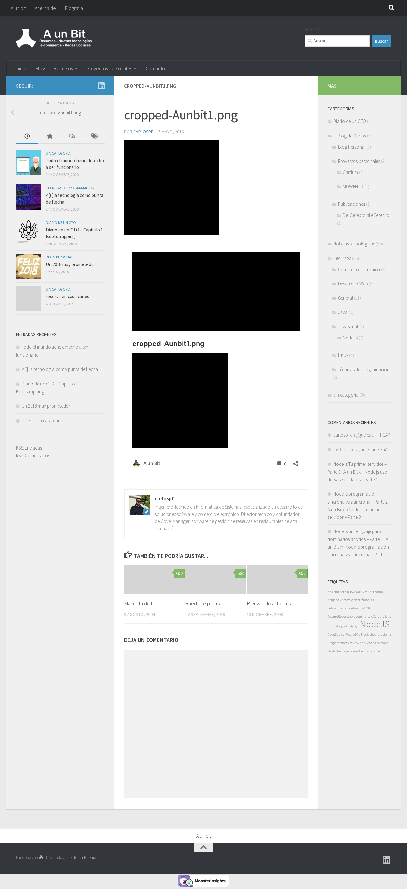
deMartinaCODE (360, 608)
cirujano (333, 600)
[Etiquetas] (94, 137)
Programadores (338, 643)
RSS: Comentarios (33, 455)
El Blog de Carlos (349, 136)
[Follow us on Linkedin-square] (101, 85)
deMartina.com (338, 608)
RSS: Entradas (29, 448)
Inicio (21, 68)
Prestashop (368, 634)
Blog (40, 68)
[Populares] (49, 137)
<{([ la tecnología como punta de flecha (60, 369)
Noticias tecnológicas (354, 244)
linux (331, 626)
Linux (343, 355)
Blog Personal (59, 257)
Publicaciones (351, 204)
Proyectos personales (109, 68)
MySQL (354, 626)
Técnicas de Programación (70, 187)
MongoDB (341, 626)
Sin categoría (58, 153)
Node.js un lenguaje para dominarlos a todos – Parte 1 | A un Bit (358, 539)
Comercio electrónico (359, 269)
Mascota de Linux (143, 603)
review (354, 643)
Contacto (155, 68)
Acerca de (45, 8)
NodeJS (350, 338)
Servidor (366, 643)
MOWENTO (353, 187)
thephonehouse (347, 651)
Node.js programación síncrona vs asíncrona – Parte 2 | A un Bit (359, 501)
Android (333, 592)
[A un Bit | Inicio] (54, 38)
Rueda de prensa (203, 603)
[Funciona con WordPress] (41, 857)
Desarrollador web (340, 616)
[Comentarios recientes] (71, 137)
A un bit (18, 8)
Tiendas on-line (369, 651)
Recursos (63, 68)
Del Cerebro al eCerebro (366, 215)
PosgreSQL (352, 634)
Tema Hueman (86, 857)
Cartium (350, 172)
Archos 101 (347, 592)
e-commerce (362, 616)
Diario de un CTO (61, 222)
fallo (388, 616)
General (345, 298)
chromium (375, 592)
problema (384, 634)
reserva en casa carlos (67, 296)
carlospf (143, 132)
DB (372, 600)
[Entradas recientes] (27, 137)
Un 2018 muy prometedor (70, 264)
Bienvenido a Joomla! (270, 603)
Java (343, 312)
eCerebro (377, 616)
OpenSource (336, 634)
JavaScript (348, 327)
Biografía (74, 8)
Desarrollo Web (353, 284)
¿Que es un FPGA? (373, 435)
